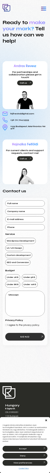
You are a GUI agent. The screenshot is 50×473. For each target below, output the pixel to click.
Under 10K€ (29, 284)
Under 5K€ (29, 277)
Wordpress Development (20, 241)
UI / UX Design (14, 248)
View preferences (22, 463)
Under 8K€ (13, 284)
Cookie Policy (24, 468)
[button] (46, 420)
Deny (23, 456)
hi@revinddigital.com (22, 113)
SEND (25, 336)
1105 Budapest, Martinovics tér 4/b (28, 127)
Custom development (19, 255)
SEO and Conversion (18, 262)
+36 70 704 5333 (19, 120)
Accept (23, 449)
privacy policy (31, 325)
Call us (23, 83)
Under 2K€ (13, 277)
